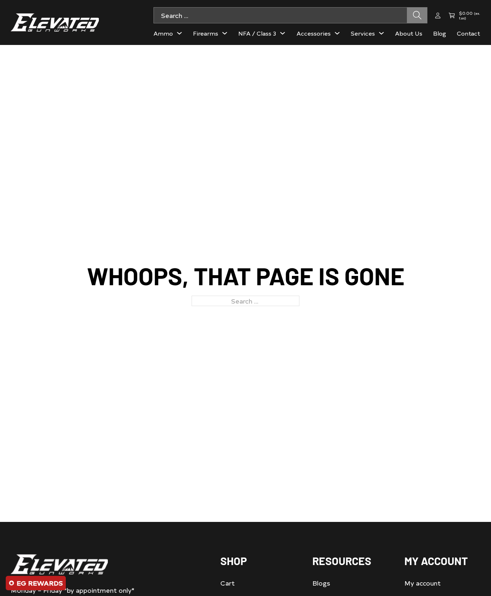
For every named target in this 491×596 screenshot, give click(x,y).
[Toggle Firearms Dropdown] (225, 33)
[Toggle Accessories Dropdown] (337, 33)
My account (422, 582)
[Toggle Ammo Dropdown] (179, 33)
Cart (227, 582)
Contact (468, 33)
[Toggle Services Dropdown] (381, 33)
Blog (439, 33)
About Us (408, 33)
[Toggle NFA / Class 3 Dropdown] (282, 33)
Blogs (321, 582)
